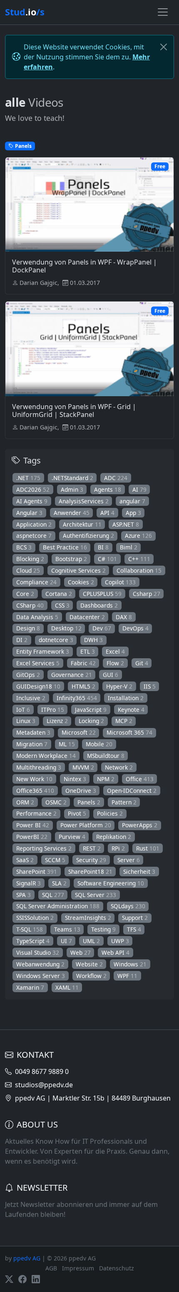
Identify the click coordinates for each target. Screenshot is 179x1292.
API (107, 513)
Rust (147, 848)
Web (80, 952)
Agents (107, 489)
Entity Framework (42, 651)
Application (34, 524)
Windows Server (40, 976)
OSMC (56, 802)
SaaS (25, 860)
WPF (127, 976)
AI (139, 489)
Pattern (124, 802)
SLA (59, 883)
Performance (36, 813)
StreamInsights (88, 918)
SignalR (28, 883)
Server (128, 860)
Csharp (146, 594)
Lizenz (57, 721)
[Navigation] (163, 12)
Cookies (81, 582)
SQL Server (95, 895)
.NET (28, 478)
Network (119, 767)
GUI (110, 675)
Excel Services (38, 663)
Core (25, 594)
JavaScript (91, 709)
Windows (130, 964)
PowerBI (31, 837)
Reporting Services (44, 848)
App (133, 513)
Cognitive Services (78, 570)
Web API (115, 952)
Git (141, 663)
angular (132, 501)
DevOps (135, 628)
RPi (118, 848)
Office (140, 779)
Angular (29, 513)
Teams (67, 929)
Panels (88, 802)
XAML (67, 987)
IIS (150, 686)
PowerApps (139, 825)
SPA (23, 895)
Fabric (83, 663)
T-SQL (29, 929)
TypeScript (33, 941)
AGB (51, 1268)
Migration (31, 744)
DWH (93, 640)
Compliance (36, 582)
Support (135, 918)
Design (28, 628)
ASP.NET (125, 524)
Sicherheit (139, 871)
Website (89, 964)
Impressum (78, 1268)
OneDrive (80, 790)
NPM (105, 779)
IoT (23, 709)
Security (91, 860)
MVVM (83, 767)
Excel (115, 651)
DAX (124, 617)
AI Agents (31, 501)
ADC (115, 478)
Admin (72, 489)
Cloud (28, 570)
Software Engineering (110, 883)
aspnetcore (34, 535)
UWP (120, 941)
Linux (25, 721)
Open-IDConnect (132, 790)
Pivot (77, 813)
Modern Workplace (46, 756)
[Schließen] (164, 47)
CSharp (30, 605)
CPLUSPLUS (102, 594)
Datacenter (87, 617)
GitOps (28, 675)
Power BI (32, 825)
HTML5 (83, 686)
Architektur (82, 524)
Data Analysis (37, 617)
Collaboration (139, 570)
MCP (123, 721)
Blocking (30, 559)
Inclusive (30, 698)
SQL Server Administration (57, 906)
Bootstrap (71, 559)
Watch (94, 225)
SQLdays (128, 906)
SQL (53, 895)
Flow (115, 663)
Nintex (75, 779)
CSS (62, 605)
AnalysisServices (84, 501)
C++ (139, 559)
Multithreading (38, 767)
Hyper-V (119, 686)
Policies (110, 813)
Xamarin (30, 987)
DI (21, 640)
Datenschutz (116, 1268)
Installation (126, 698)
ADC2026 (33, 489)
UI (66, 941)
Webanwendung (40, 964)
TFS (134, 929)
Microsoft (79, 732)
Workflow (91, 976)
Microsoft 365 (129, 732)
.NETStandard (72, 478)
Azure (138, 535)
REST (92, 848)
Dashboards (99, 605)
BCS (24, 547)
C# (107, 559)
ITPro (52, 709)
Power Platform (85, 825)
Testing (103, 929)
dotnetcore (56, 640)
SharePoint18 (90, 871)
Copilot (120, 582)
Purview (72, 837)
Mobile (99, 744)
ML (67, 744)
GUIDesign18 (38, 686)
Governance (71, 675)
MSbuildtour (105, 756)
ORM (25, 802)
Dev (101, 628)
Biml (128, 547)
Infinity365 (77, 698)
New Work (34, 779)
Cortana (58, 594)
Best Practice (65, 547)
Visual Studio (37, 952)
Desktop (66, 628)
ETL (87, 651)
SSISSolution (35, 918)
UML (91, 941)
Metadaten (33, 732)
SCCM (55, 860)
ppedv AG (26, 1258)
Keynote (131, 709)
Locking (91, 721)
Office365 (35, 790)
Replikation (113, 837)
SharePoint (36, 871)
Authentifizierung (88, 535)
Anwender (72, 513)
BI (103, 547)
